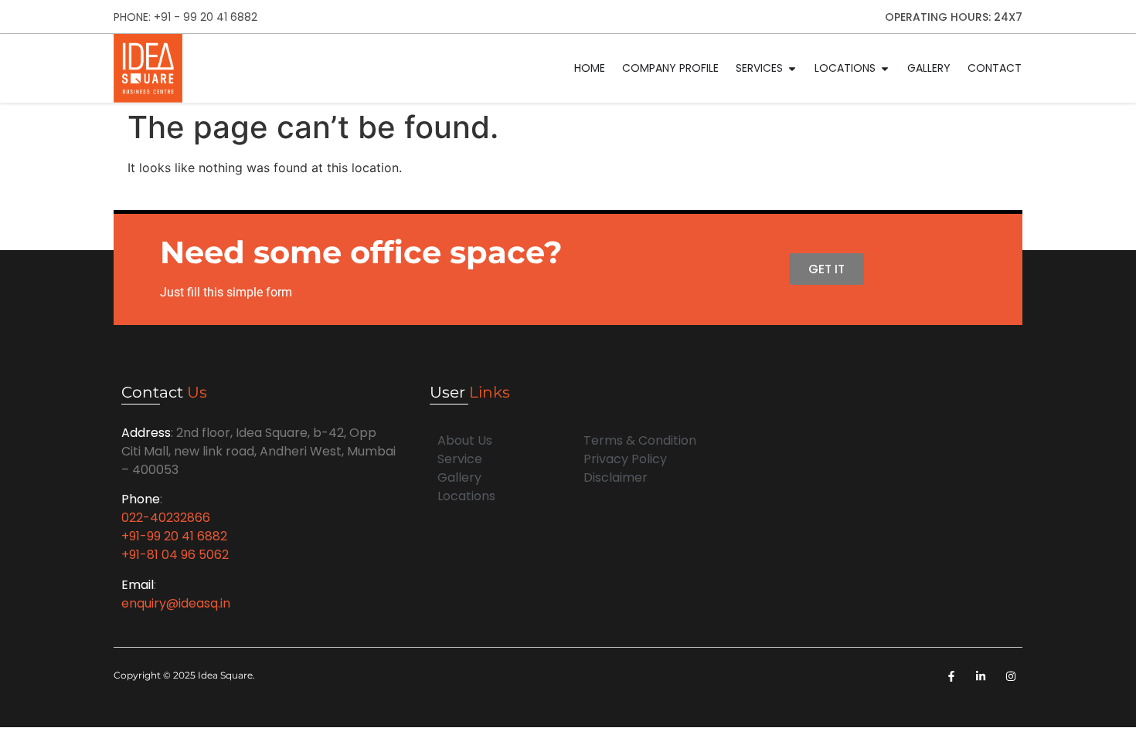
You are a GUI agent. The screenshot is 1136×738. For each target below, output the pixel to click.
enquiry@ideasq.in (175, 603)
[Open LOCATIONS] (884, 68)
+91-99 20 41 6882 (174, 536)
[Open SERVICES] (792, 68)
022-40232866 (165, 517)
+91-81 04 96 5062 (175, 555)
